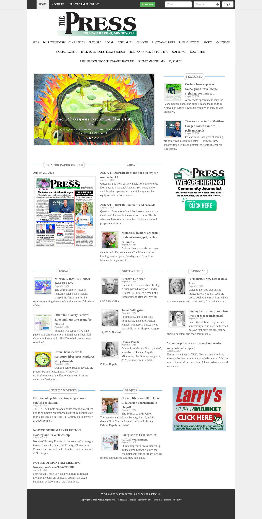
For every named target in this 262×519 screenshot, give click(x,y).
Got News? (179, 52)
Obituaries (125, 42)
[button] (42, 109)
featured (194, 76)
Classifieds (77, 42)
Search (177, 61)
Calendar (223, 42)
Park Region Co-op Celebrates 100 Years (107, 61)
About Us (58, 4)
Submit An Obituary (151, 61)
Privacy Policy (144, 500)
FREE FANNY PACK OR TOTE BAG (148, 52)
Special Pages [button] (65, 52)
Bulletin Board (54, 42)
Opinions (142, 42)
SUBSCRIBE (147, 4)
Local (109, 42)
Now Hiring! (198, 52)
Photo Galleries (163, 42)
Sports (207, 42)
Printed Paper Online (84, 4)
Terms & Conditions (161, 500)
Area (35, 42)
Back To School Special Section (103, 52)
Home (43, 4)
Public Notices (189, 42)
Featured (95, 42)
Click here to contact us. (147, 493)
